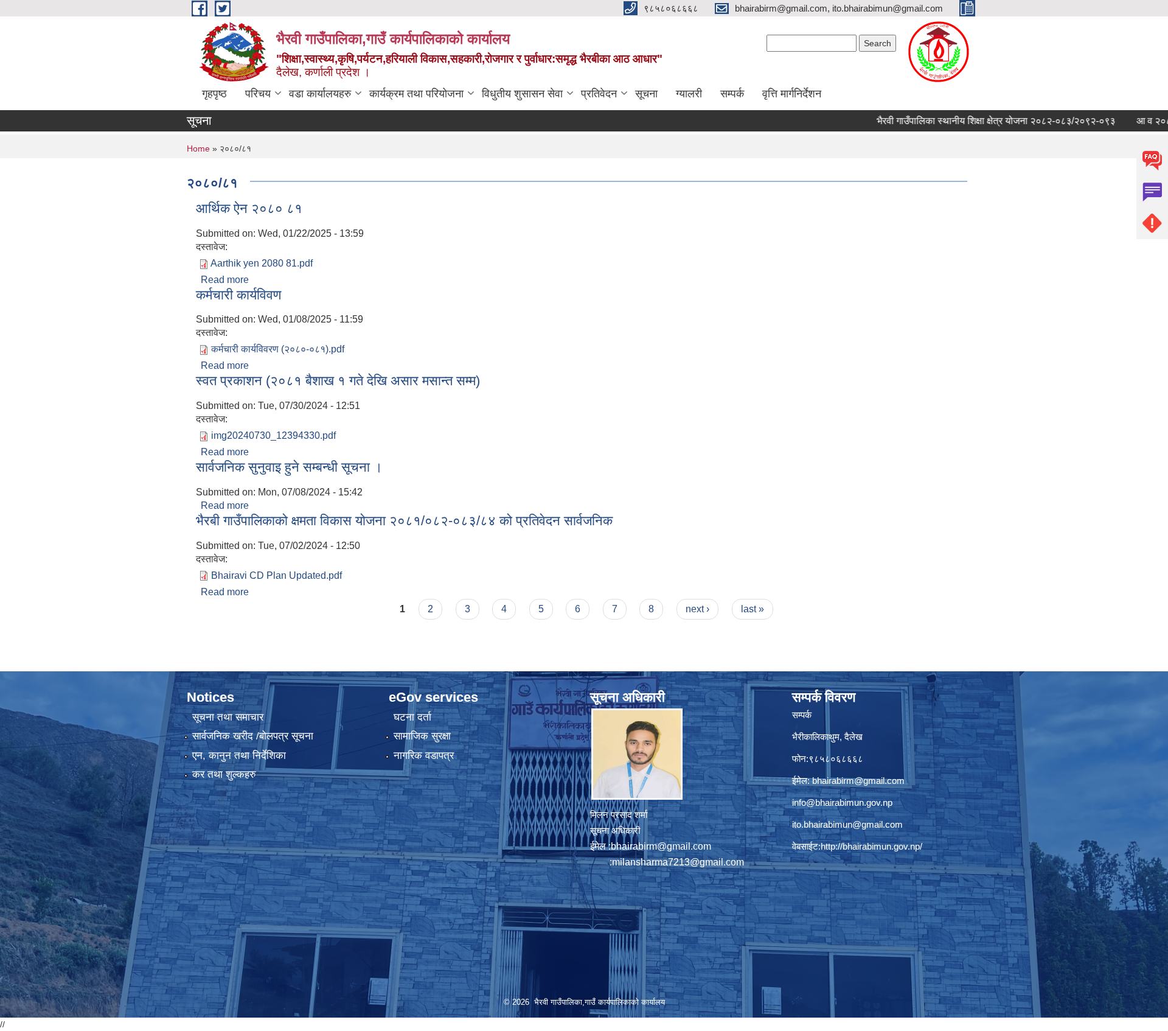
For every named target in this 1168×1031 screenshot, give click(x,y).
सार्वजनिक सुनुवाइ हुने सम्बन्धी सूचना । (289, 467)
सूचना (646, 94)
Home (198, 148)
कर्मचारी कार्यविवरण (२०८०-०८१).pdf (277, 349)
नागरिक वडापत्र (424, 755)
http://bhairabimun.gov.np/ (871, 846)
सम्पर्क (732, 94)
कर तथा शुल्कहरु (224, 774)
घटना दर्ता (412, 717)
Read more (225, 279)
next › (697, 609)
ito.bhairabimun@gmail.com (847, 824)
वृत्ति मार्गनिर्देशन (791, 94)
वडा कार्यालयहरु (320, 94)
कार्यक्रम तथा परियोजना (416, 94)
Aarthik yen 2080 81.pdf (261, 263)
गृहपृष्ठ (214, 94)
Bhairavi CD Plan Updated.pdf (276, 575)
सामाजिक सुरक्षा (422, 736)
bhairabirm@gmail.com (661, 846)
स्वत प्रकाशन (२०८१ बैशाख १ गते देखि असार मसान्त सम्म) (338, 380)
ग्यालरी (689, 94)
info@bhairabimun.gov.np (842, 802)
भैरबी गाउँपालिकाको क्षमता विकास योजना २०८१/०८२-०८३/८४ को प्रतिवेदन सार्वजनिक (404, 520)
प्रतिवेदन (599, 94)
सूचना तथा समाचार (227, 717)
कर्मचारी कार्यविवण (238, 294)
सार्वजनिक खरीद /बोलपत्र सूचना (252, 736)
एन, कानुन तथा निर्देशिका (239, 755)
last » (752, 609)
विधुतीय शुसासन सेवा (522, 94)
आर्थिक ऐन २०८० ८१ (249, 208)
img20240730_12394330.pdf (273, 435)
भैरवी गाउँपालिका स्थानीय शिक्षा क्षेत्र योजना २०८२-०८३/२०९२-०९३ (965, 121)
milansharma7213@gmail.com (678, 862)
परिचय (258, 94)
